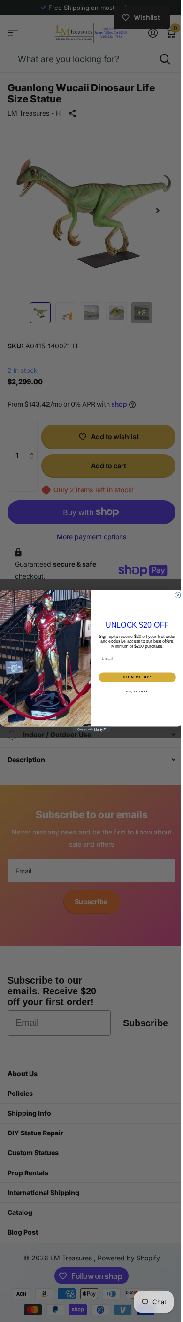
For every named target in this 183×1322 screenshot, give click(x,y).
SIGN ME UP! (134, 677)
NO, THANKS (133, 691)
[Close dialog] (174, 595)
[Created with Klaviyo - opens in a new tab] (88, 729)
